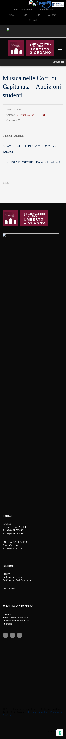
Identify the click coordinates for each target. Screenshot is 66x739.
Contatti (33, 20)
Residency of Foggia (12, 577)
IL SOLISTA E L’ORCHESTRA (21, 162)
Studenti (44, 115)
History (6, 573)
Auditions (7, 623)
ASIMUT (52, 15)
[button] (56, 62)
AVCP (12, 15)
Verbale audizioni (50, 162)
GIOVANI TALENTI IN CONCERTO (25, 146)
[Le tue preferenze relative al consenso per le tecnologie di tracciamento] (59, 732)
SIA (25, 15)
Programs (7, 614)
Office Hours (9, 588)
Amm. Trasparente (22, 9)
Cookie (43, 712)
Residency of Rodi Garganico (17, 580)
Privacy (32, 712)
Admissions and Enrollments (16, 620)
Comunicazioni (26, 115)
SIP (38, 15)
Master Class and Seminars (15, 617)
